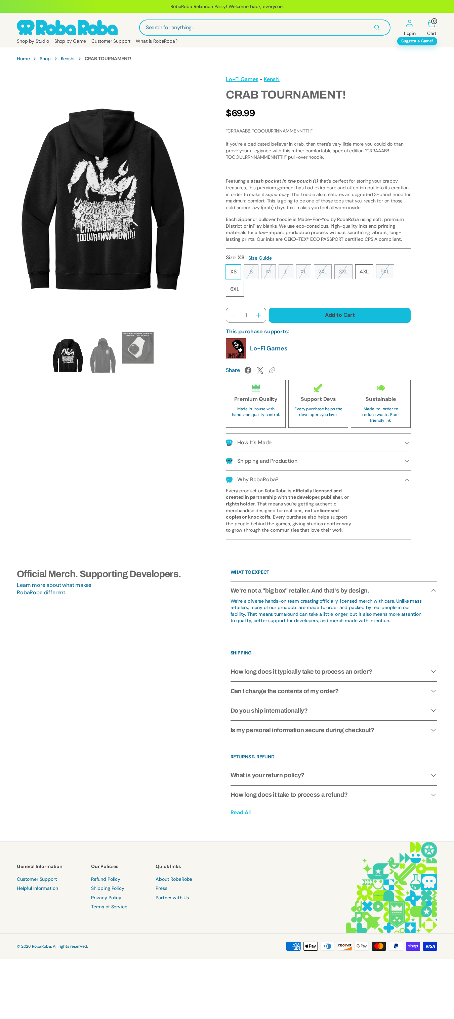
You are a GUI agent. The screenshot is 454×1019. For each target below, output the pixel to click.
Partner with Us (172, 898)
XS (235, 273)
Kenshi (68, 58)
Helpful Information (37, 888)
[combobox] (265, 27)
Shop (45, 58)
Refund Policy (105, 879)
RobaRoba (41, 946)
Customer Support (37, 879)
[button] (410, 27)
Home (23, 58)
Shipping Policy (107, 888)
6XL (237, 291)
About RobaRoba (174, 879)
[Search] (377, 27)
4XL (367, 273)
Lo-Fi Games (242, 79)
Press (161, 888)
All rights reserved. (70, 946)
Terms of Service (109, 907)
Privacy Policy (106, 898)
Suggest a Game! (417, 41)
